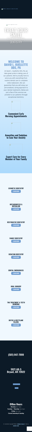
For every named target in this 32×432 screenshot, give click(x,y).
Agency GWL (16, 425)
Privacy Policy (21, 424)
